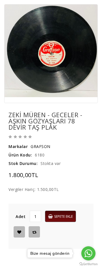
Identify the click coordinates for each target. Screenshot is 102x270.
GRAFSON (40, 146)
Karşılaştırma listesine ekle (34, 232)
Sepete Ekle (63, 216)
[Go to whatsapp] (88, 253)
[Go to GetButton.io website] (88, 264)
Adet (21, 216)
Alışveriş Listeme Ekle (19, 232)
